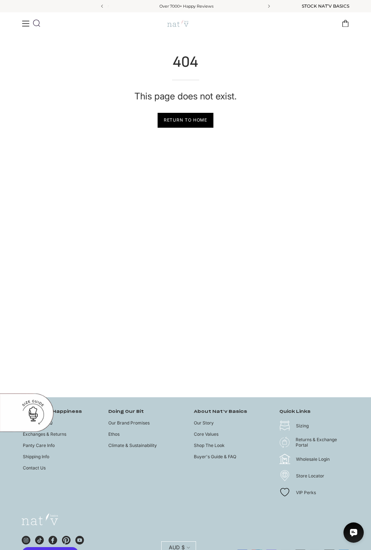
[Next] (268, 6)
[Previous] (102, 6)
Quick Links (294, 412)
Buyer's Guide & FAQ (215, 456)
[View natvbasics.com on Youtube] (79, 539)
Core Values (206, 434)
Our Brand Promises (129, 423)
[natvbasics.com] (185, 23)
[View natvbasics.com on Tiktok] (39, 539)
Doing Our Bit (126, 412)
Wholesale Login (313, 459)
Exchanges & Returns (44, 434)
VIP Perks (306, 492)
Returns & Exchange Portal (316, 442)
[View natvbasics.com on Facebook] (53, 539)
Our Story (204, 423)
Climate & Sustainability (132, 445)
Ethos (114, 434)
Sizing (302, 425)
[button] (36, 23)
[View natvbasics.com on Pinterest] (66, 539)
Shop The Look (209, 445)
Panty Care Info (39, 445)
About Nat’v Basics (220, 412)
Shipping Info (36, 456)
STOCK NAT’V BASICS (325, 6)
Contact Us (34, 468)
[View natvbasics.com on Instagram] (26, 539)
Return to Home (186, 120)
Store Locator (310, 476)
